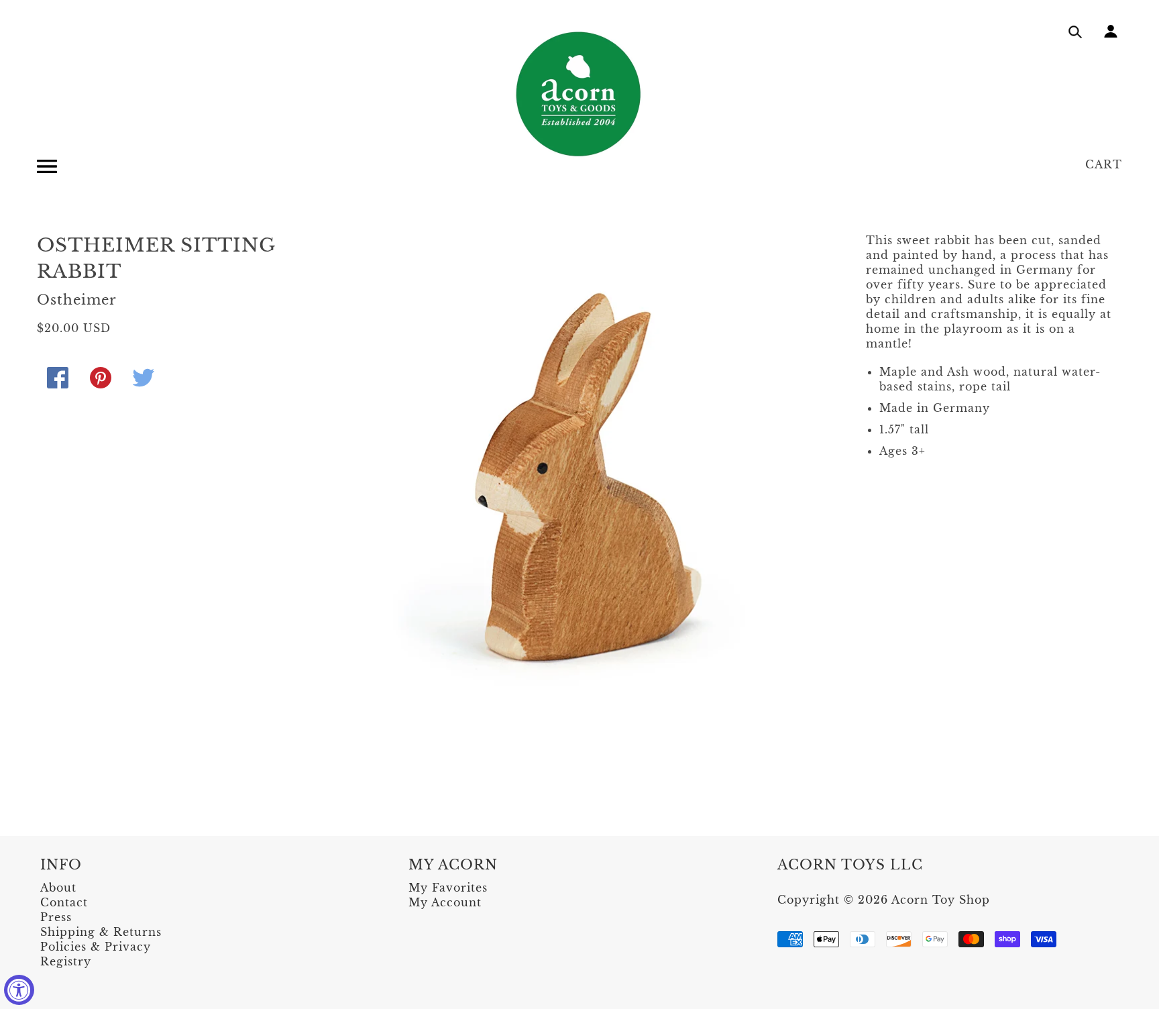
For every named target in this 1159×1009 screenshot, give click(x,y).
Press (56, 917)
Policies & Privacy (95, 946)
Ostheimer (77, 300)
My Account (445, 902)
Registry (65, 961)
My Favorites (448, 887)
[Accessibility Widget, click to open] (19, 990)
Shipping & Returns (101, 932)
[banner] (579, 94)
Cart (1103, 164)
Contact (64, 902)
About (58, 887)
